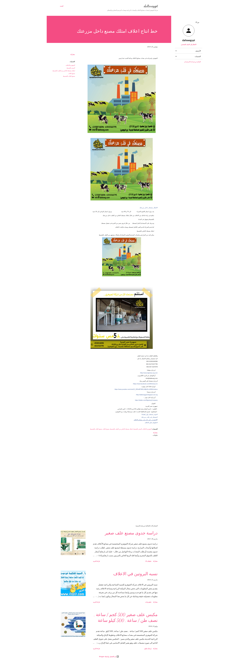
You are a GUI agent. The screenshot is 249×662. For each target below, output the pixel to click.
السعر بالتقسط (71, 68)
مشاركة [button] (72, 54)
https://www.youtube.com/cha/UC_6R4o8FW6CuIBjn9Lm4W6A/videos (136, 389)
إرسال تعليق (147, 648)
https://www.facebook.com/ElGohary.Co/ (145, 384)
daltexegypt (151, 6)
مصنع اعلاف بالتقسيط (69, 76)
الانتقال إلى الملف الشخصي (188, 44)
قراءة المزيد (96, 561)
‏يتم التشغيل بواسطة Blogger (108, 656)
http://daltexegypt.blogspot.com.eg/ (147, 394)
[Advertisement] (125, 500)
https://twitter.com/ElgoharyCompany (146, 400)
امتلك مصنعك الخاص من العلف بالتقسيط (63, 70)
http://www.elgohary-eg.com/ (149, 373)
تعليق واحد (148, 602)
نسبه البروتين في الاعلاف (135, 573)
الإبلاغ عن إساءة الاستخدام (192, 62)
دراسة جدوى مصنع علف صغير (131, 533)
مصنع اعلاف (71, 73)
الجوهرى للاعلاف (70, 65)
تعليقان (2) (148, 561)
